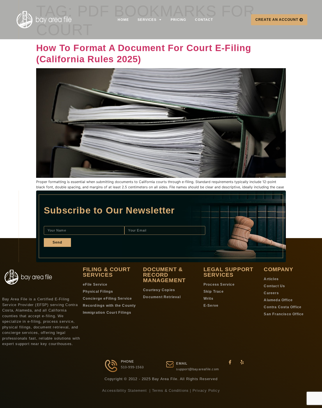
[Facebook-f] (230, 362)
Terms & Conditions (170, 390)
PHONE (127, 361)
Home (123, 19)
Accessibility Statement (125, 390)
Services (147, 19)
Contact (204, 19)
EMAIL (181, 363)
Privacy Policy (206, 390)
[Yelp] (242, 362)
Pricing (178, 19)
